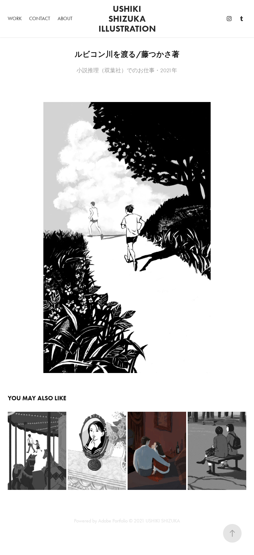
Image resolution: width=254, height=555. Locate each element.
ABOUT (65, 18)
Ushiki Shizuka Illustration (127, 18)
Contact (39, 18)
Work (15, 18)
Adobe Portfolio (113, 521)
